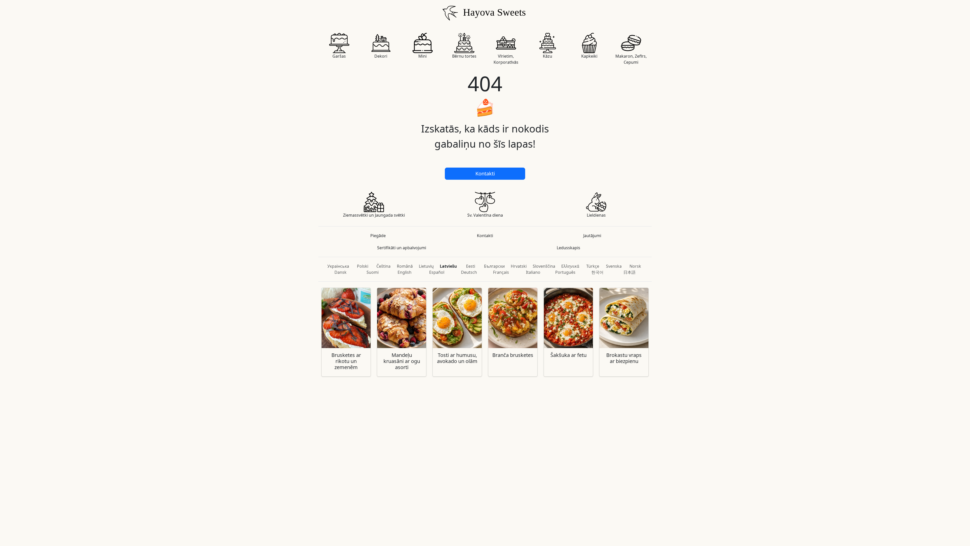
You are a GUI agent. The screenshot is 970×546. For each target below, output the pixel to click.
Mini (422, 56)
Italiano (533, 272)
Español (436, 272)
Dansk (340, 272)
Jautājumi (592, 235)
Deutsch (469, 272)
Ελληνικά (570, 266)
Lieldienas (596, 215)
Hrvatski (519, 266)
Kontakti (485, 173)
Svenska (614, 266)
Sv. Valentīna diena (485, 215)
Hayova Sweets (493, 12)
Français (501, 272)
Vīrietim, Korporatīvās (506, 59)
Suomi (373, 272)
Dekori (380, 56)
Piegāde (378, 235)
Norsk (635, 266)
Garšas (339, 56)
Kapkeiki (589, 56)
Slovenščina (544, 266)
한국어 (597, 272)
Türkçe (592, 266)
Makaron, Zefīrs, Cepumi (631, 59)
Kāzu (547, 56)
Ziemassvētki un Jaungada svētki (374, 215)
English (404, 272)
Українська (338, 266)
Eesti (470, 266)
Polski (362, 266)
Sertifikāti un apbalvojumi (401, 248)
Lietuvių (426, 266)
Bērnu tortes (464, 56)
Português (565, 272)
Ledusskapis (568, 248)
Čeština (383, 266)
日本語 (629, 272)
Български (494, 266)
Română (405, 266)
